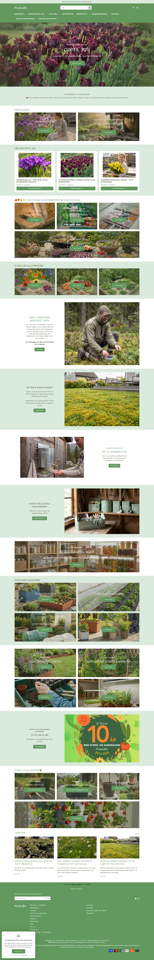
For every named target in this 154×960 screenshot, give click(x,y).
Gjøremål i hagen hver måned (96, 910)
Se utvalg (114, 465)
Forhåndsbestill (34, 188)
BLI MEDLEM (39, 746)
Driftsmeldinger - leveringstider (40, 932)
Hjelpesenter (34, 908)
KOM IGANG (39, 410)
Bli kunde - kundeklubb (38, 905)
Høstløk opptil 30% (25, 148)
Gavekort (33, 910)
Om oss (32, 927)
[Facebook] (136, 898)
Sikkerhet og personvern (38, 913)
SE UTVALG (77, 565)
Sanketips (89, 908)
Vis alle (137, 833)
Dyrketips (20, 833)
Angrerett (33, 919)
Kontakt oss (34, 929)
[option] (77, 55)
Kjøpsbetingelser (35, 916)
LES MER (40, 349)
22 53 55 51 (83, 940)
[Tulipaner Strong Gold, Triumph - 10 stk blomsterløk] (119, 165)
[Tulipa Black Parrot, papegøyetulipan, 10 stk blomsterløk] (77, 165)
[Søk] (90, 8)
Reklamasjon (34, 921)
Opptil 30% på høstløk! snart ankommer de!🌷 (77, 1)
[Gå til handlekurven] (137, 7)
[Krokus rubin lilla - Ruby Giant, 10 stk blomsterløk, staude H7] (34, 165)
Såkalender (90, 913)
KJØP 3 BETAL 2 (39, 518)
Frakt (32, 924)
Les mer (17, 874)
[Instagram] (138, 898)
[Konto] (133, 7)
